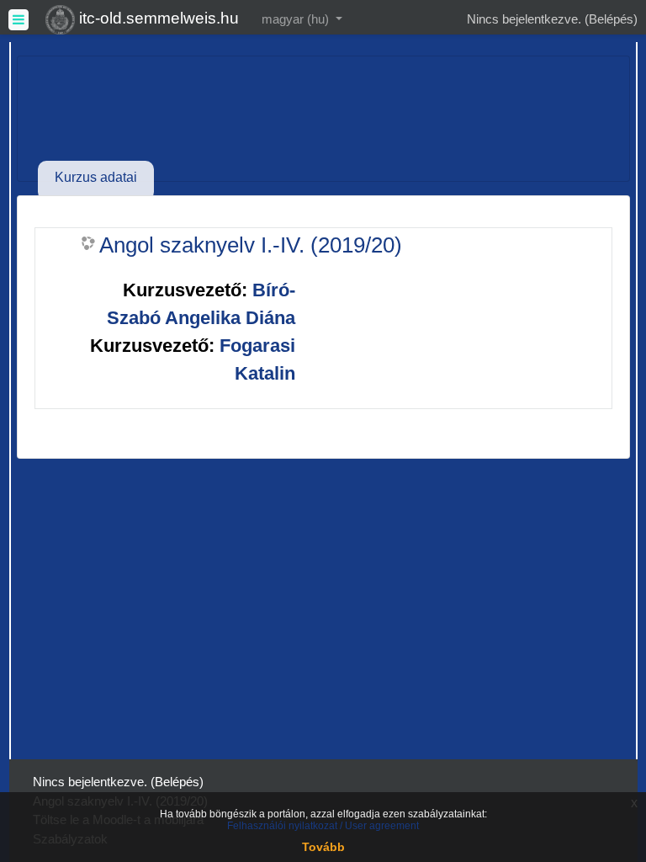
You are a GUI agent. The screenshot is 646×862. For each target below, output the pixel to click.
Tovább (323, 847)
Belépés (611, 19)
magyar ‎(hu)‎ (297, 19)
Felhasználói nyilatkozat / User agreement (323, 826)
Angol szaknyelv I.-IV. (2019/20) (250, 245)
